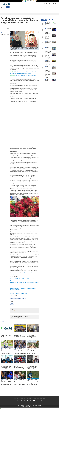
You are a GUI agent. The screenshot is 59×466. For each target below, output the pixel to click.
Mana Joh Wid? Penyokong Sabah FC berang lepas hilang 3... (19, 367)
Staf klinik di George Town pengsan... (47, 58)
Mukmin (18, 7)
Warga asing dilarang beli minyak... (47, 64)
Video (32, 7)
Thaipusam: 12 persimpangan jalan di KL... (48, 52)
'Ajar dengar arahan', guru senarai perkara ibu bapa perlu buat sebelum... (6, 352)
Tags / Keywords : (14, 295)
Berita (8, 7)
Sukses (18, 14)
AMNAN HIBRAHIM (6, 28)
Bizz (1, 32)
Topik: (11, 301)
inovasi (23, 298)
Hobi (44, 14)
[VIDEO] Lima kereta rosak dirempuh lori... (48, 71)
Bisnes (32, 14)
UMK (25, 298)
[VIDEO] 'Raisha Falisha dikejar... (48, 33)
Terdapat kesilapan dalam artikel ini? (19, 316)
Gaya (12, 14)
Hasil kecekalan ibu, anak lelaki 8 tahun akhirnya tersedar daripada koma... (20, 352)
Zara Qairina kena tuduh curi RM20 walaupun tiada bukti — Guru (32, 367)
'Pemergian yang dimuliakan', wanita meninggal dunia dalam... (32, 336)
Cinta (9, 14)
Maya (4, 7)
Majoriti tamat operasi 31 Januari (6, 336)
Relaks (22, 7)
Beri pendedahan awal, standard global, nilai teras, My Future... (6, 367)
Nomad (51, 14)
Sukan (15, 7)
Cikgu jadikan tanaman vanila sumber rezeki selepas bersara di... (32, 352)
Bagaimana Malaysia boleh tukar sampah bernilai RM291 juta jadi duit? (24, 285)
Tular (26, 14)
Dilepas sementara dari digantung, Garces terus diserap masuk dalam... (32, 383)
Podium (36, 14)
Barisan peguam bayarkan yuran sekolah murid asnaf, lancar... (19, 336)
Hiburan (40, 14)
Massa (22, 14)
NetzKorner (27, 7)
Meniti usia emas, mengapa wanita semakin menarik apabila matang (19, 383)
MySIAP (19, 298)
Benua (11, 7)
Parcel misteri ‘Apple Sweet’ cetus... (47, 77)
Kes (29, 14)
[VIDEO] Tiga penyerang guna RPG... (47, 84)
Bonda (5, 14)
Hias (15, 14)
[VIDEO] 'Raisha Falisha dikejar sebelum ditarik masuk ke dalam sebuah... (6, 383)
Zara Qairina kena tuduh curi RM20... (48, 39)
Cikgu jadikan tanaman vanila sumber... (48, 45)
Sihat (47, 14)
